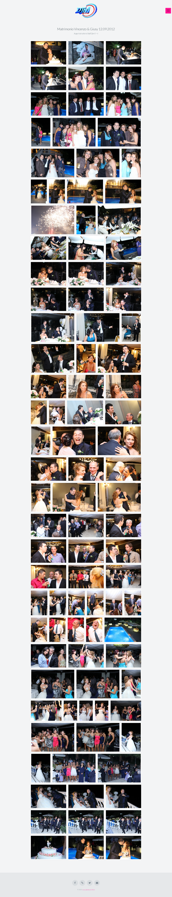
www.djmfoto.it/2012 (88, 889)
